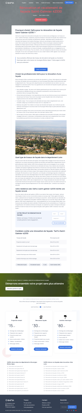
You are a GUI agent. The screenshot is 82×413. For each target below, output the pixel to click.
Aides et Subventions (58, 2)
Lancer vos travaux (41, 69)
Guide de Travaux (45, 2)
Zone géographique (28, 407)
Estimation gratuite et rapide (14, 288)
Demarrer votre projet (16, 349)
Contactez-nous (10, 403)
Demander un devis (41, 19)
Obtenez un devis (46, 403)
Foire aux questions (47, 407)
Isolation (31, 2)
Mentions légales (10, 407)
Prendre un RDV (46, 405)
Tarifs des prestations (29, 405)
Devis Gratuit (69, 2)
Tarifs (37, 2)
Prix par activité (27, 403)
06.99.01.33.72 (10, 405)
